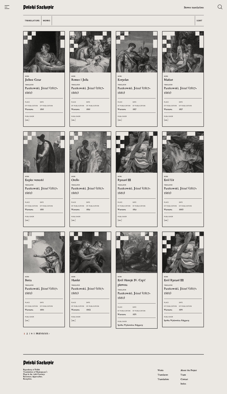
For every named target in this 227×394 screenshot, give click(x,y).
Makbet (168, 80)
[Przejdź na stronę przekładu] (44, 71)
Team (183, 374)
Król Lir (169, 180)
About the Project (189, 370)
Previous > (43, 333)
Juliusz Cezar (33, 80)
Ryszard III (124, 180)
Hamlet (75, 280)
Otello (75, 180)
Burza (28, 280)
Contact (184, 379)
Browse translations (194, 7)
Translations (163, 379)
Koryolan (123, 80)
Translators (163, 374)
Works (161, 370)
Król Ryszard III (174, 280)
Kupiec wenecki (34, 180)
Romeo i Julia (79, 80)
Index (183, 383)
